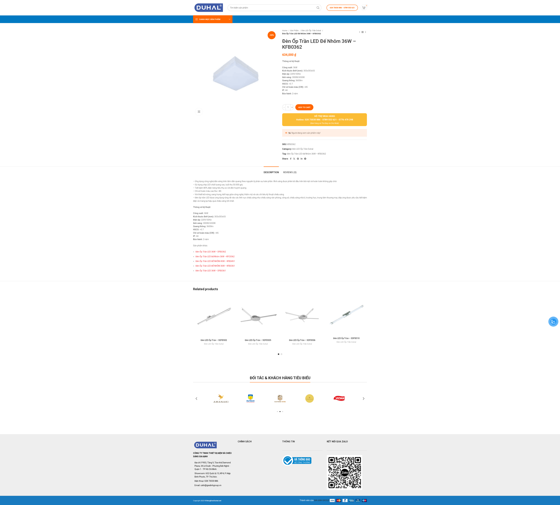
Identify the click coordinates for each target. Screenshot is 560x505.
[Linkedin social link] (301, 159)
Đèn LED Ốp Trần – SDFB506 (302, 340)
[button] (277, 411)
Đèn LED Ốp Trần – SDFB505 (258, 340)
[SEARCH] (318, 7)
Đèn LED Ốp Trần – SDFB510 (346, 338)
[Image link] (205, 445)
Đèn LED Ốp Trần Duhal (311, 30)
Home (285, 30)
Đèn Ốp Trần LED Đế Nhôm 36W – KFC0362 (215, 256)
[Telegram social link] (305, 159)
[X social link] (294, 159)
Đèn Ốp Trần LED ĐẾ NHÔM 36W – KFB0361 (215, 266)
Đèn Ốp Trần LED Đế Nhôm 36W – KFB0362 (306, 154)
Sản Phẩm (294, 30)
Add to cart (304, 107)
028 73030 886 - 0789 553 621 (342, 8)
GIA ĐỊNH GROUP (321, 500)
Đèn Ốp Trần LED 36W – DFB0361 (211, 270)
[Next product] (365, 32)
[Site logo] (209, 7)
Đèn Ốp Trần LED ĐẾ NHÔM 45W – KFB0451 (215, 261)
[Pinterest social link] (298, 159)
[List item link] (213, 481)
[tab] (271, 170)
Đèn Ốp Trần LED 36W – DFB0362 (211, 252)
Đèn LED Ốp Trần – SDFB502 (214, 340)
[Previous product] (359, 32)
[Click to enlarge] (199, 111)
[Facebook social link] (290, 159)
